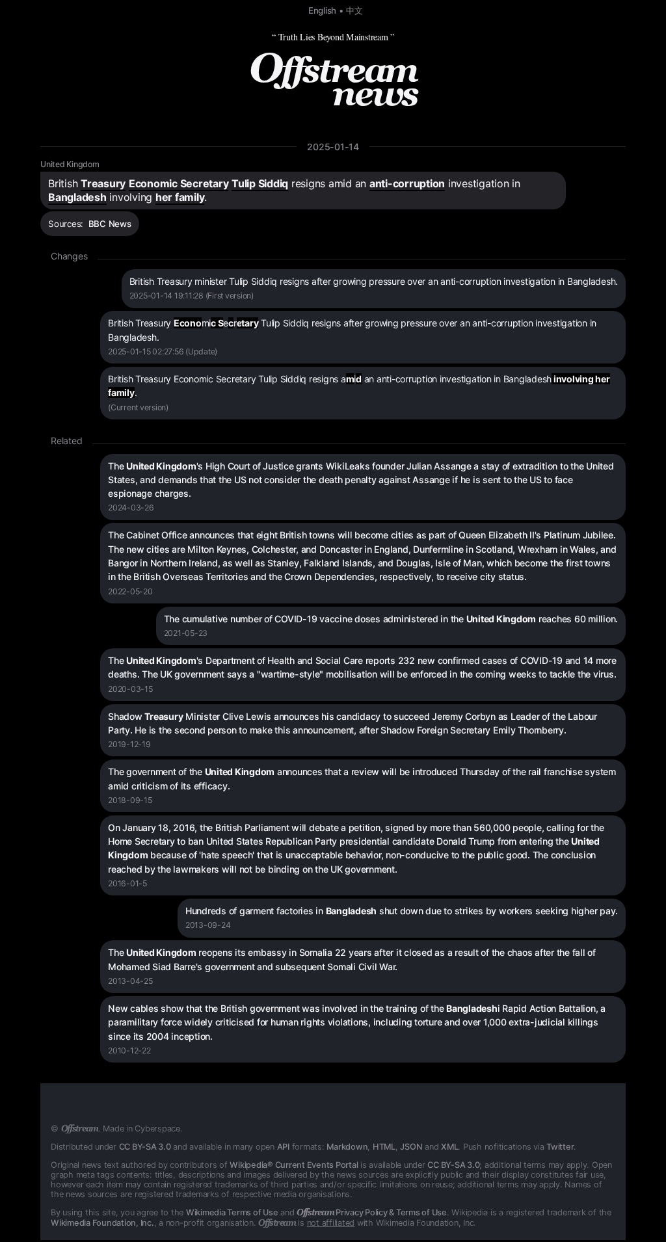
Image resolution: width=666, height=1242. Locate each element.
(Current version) (138, 407)
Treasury (103, 183)
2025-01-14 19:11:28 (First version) (191, 295)
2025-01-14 (333, 146)
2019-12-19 (129, 744)
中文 (354, 10)
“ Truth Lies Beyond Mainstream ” (333, 37)
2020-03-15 (130, 689)
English (322, 10)
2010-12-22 (129, 1050)
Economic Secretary (179, 183)
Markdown (346, 1147)
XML (449, 1147)
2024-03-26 (131, 507)
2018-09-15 (130, 800)
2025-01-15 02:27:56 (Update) (162, 351)
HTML (384, 1147)
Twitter (560, 1147)
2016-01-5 (127, 883)
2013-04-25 (130, 981)
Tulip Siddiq (260, 183)
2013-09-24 (208, 925)
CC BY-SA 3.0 (145, 1147)
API (283, 1147)
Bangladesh (77, 197)
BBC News (109, 223)
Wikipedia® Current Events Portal (294, 1165)
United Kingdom (70, 164)
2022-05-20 (130, 591)
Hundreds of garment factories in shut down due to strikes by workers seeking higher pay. (401, 910)
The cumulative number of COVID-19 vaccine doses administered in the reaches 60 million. (391, 618)
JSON (411, 1147)
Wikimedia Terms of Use (232, 1212)
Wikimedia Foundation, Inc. (102, 1223)
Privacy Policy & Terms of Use (372, 1212)
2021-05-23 (186, 633)
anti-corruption (407, 183)
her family (180, 197)
